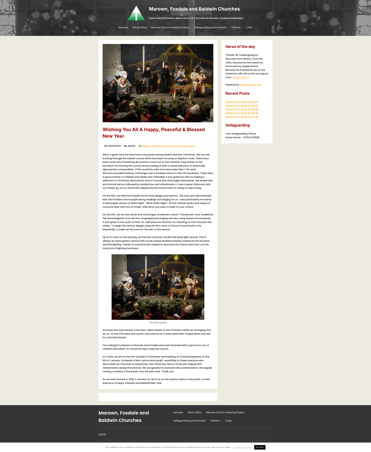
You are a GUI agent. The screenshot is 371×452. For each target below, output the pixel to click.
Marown (167, 146)
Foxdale (156, 146)
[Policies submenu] (242, 27)
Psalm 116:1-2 (241, 77)
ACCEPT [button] (260, 447)
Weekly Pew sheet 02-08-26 (241, 113)
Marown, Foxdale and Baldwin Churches (194, 9)
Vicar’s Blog (188, 146)
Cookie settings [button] (242, 447)
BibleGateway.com (251, 84)
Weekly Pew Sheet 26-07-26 (241, 116)
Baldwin (146, 146)
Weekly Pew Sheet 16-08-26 (241, 105)
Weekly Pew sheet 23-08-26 (241, 101)
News (176, 146)
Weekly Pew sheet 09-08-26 (241, 109)
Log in (102, 434)
